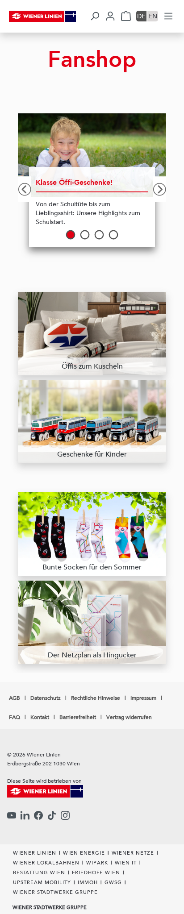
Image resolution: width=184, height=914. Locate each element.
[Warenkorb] (126, 16)
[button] (141, 16)
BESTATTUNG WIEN (39, 872)
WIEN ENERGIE (84, 852)
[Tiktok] (51, 816)
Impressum (143, 697)
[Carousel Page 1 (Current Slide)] (70, 234)
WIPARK (97, 862)
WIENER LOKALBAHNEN (46, 862)
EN (152, 16)
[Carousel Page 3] (99, 234)
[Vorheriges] (24, 189)
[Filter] (168, 16)
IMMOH (88, 882)
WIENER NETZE (133, 852)
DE (141, 16)
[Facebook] (38, 816)
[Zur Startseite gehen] (48, 16)
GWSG (113, 882)
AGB (14, 697)
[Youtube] (11, 816)
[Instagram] (65, 816)
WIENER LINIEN (34, 852)
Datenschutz (45, 697)
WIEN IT (126, 862)
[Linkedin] (25, 816)
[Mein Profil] (110, 16)
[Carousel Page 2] (84, 234)
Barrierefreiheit (77, 716)
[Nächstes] (159, 189)
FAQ (14, 716)
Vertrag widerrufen (129, 716)
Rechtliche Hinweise (95, 697)
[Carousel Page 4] (113, 234)
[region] (92, 189)
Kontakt (39, 716)
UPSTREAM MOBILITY (42, 882)
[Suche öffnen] (95, 16)
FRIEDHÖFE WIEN (96, 872)
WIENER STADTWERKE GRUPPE (55, 892)
